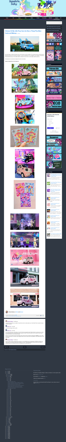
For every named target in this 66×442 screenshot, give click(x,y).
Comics (38, 17)
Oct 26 (9, 390)
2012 (7, 437)
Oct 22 (9, 394)
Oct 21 (9, 395)
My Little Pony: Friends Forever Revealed (53, 28)
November (8, 375)
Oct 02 (9, 414)
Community (44, 17)
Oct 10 (9, 406)
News (19, 17)
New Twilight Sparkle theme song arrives (53, 26)
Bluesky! (21, 311)
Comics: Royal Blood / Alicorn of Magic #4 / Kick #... (15, 382)
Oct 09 (9, 407)
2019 (7, 430)
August (8, 417)
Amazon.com (37, 383)
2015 (7, 434)
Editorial (50, 17)
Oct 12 (9, 404)
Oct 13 (9, 403)
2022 (7, 427)
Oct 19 (9, 397)
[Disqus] (24, 332)
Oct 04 (9, 412)
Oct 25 (9, 391)
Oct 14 (9, 402)
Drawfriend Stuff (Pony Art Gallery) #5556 (55, 210)
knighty (46, 376)
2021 (7, 428)
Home (7, 17)
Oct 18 (9, 398)
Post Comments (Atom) (12, 349)
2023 (7, 426)
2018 (7, 431)
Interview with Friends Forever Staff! (53, 30)
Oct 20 (9, 396)
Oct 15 (9, 401)
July (7, 418)
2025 (7, 372)
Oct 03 (9, 413)
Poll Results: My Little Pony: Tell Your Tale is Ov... (15, 387)
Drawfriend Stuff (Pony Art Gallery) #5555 (55, 198)
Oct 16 (9, 400)
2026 (7, 371)
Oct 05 (9, 411)
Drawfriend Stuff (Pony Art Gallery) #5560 (55, 228)
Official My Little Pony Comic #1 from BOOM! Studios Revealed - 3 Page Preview (56, 175)
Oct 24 (9, 392)
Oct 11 (9, 405)
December (8, 374)
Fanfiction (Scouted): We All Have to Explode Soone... (16, 383)
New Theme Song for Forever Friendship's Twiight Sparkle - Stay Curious (56, 190)
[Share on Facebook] (41, 315)
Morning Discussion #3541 (12, 388)
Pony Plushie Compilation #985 (56, 233)
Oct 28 (9, 380)
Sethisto (39, 376)
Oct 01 (9, 415)
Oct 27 (9, 389)
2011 (7, 438)
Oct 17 (9, 399)
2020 (7, 429)
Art (13, 17)
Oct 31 (9, 377)
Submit (56, 17)
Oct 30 (9, 378)
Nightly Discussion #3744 (11, 381)
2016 (7, 433)
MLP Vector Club (40, 374)
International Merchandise (11, 316)
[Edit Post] (17, 315)
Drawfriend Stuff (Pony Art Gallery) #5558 (55, 216)
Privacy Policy (35, 380)
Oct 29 (9, 379)
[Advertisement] (54, 246)
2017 (7, 432)
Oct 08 (9, 408)
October (8, 376)
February (8, 424)
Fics (25, 17)
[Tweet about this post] (43, 315)
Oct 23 (9, 393)
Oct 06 (9, 410)
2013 (7, 436)
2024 (7, 373)
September (8, 416)
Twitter (17, 311)
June (8, 419)
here (44, 378)
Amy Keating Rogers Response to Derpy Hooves (56, 183)
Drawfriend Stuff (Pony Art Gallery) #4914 (14, 384)
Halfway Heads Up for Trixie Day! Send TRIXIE (15, 386)
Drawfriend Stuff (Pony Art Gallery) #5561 (55, 222)
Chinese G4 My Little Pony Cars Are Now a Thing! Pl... (16, 385)
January (8, 425)
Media (32, 17)
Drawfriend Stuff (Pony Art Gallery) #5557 (55, 204)
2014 (7, 435)
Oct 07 (9, 409)
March (8, 423)
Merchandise (17, 316)
